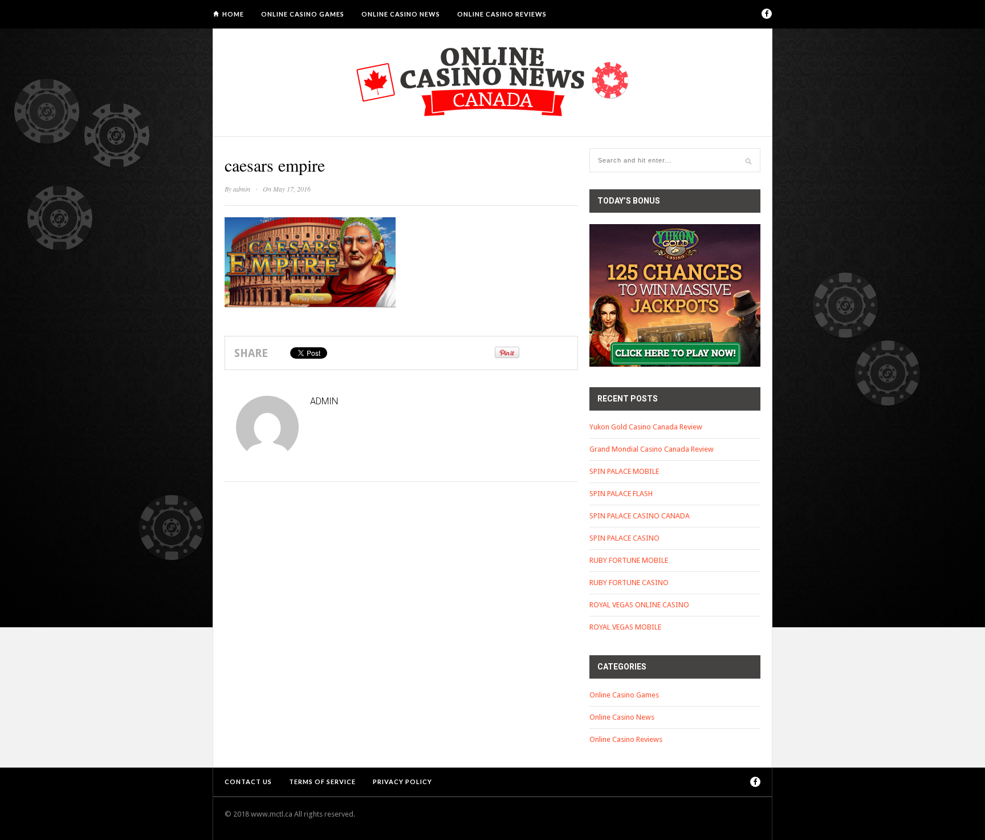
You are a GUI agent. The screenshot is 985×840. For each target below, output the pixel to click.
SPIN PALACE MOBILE (624, 471)
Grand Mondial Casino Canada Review (651, 449)
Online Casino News (400, 14)
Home (233, 14)
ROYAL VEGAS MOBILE (625, 627)
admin (241, 188)
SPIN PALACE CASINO (624, 538)
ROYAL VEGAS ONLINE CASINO (639, 604)
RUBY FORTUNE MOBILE (628, 560)
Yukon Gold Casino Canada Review (645, 427)
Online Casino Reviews (502, 14)
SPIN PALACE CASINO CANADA (639, 516)
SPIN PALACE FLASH (621, 493)
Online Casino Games (302, 14)
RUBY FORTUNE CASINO (629, 582)
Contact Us (248, 781)
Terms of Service (322, 781)
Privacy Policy (402, 781)
